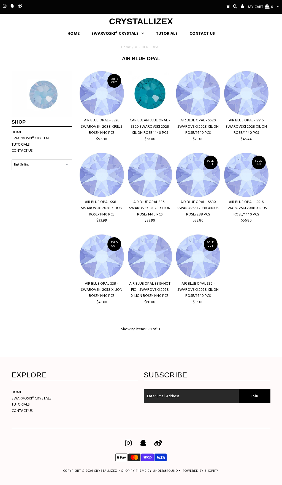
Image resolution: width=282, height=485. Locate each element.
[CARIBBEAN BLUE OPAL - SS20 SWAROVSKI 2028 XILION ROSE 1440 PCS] (150, 93)
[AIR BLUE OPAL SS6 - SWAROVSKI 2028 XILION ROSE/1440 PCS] (150, 175)
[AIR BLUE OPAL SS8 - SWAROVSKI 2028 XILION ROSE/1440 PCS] (102, 175)
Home (126, 47)
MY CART (260, 7)
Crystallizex (141, 21)
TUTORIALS (167, 33)
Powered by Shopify (200, 470)
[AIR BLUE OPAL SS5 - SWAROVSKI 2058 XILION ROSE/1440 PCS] (198, 256)
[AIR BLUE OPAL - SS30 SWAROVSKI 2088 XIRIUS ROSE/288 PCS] (198, 175)
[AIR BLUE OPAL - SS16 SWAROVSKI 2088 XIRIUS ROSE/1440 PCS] (246, 175)
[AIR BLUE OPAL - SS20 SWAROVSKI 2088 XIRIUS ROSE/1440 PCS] (102, 93)
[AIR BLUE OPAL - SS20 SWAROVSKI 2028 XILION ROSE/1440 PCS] (198, 93)
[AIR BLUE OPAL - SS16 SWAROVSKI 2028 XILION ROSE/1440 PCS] (246, 93)
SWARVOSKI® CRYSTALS (115, 33)
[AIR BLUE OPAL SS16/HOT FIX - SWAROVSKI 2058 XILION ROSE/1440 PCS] (150, 256)
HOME (73, 33)
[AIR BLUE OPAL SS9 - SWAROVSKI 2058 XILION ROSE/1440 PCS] (102, 256)
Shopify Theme (134, 470)
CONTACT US (202, 33)
